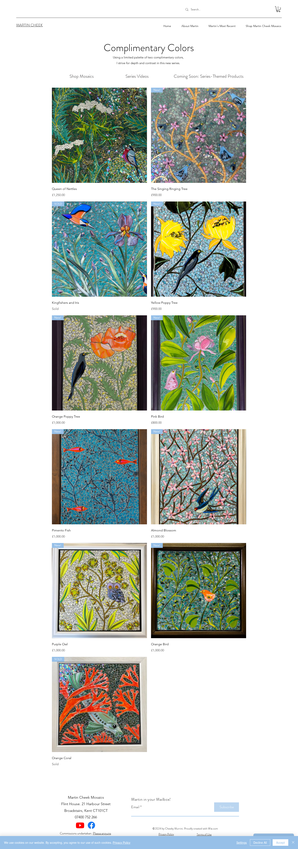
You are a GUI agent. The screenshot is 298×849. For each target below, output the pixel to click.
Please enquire (102, 833)
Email (135, 807)
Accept (280, 842)
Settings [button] (241, 842)
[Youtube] (80, 825)
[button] (219, 26)
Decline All (260, 842)
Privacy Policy (121, 842)
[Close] (293, 842)
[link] (278, 9)
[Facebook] (91, 825)
